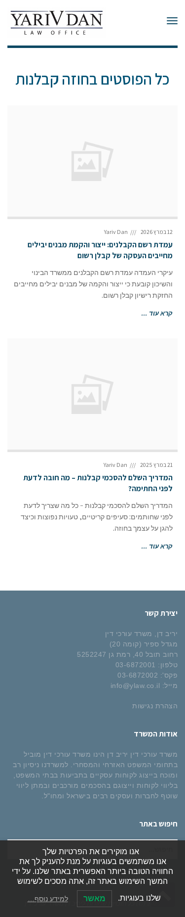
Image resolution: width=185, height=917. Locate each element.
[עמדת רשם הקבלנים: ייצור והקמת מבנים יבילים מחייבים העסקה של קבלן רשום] (92, 161)
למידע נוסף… (48, 899)
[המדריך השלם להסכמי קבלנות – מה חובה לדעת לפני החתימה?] (92, 394)
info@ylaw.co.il (135, 685)
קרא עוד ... (157, 313)
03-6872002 (137, 675)
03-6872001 (135, 665)
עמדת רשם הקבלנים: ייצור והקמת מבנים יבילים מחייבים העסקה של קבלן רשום (100, 250)
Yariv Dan (116, 231)
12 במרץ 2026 (157, 231)
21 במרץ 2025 (156, 464)
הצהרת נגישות (155, 706)
